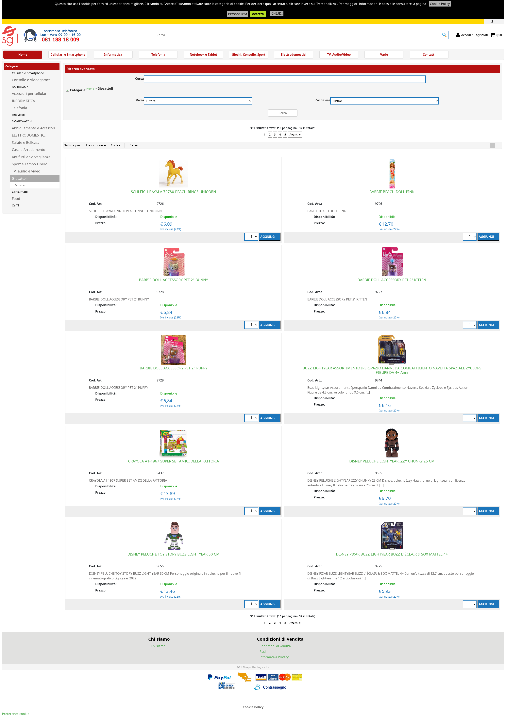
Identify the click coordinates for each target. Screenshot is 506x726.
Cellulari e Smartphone (68, 54)
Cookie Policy (440, 4)
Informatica (113, 54)
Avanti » (295, 134)
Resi (263, 651)
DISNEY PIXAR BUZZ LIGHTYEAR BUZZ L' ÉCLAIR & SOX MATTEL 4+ (392, 554)
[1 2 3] (251, 325)
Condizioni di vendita (275, 646)
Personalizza (237, 14)
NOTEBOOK (20, 87)
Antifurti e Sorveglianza (31, 156)
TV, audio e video (26, 171)
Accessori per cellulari (29, 93)
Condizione (322, 100)
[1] (470, 237)
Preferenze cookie (15, 714)
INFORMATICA (23, 100)
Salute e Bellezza (25, 142)
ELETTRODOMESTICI (28, 135)
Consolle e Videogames (31, 79)
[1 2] (470, 325)
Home (22, 54)
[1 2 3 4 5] (470, 418)
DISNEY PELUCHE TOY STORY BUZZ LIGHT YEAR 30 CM (173, 554)
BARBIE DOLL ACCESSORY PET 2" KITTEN (392, 279)
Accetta (258, 14)
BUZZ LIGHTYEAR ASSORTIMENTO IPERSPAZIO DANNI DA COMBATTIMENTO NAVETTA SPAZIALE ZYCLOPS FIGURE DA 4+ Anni (392, 370)
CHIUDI (276, 13)
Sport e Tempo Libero (29, 164)
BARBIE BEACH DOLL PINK (391, 191)
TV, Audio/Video (339, 54)
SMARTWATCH (22, 121)
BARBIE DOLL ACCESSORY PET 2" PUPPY (173, 367)
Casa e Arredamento (28, 149)
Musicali (20, 185)
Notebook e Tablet (203, 54)
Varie (384, 54)
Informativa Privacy (274, 657)
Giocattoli (20, 178)
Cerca (139, 78)
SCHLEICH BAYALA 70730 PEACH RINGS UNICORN (173, 191)
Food (16, 198)
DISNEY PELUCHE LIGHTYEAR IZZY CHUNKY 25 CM (392, 461)
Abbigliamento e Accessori (33, 128)
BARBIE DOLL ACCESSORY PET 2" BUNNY (173, 279)
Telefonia (158, 54)
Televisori (18, 115)
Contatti (429, 54)
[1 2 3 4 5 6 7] (251, 237)
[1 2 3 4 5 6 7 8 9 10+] (470, 604)
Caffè (15, 205)
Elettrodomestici (293, 54)
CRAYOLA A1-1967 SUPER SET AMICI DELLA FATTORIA (173, 461)
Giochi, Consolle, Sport (248, 54)
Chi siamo (158, 646)
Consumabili (20, 192)
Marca (140, 100)
